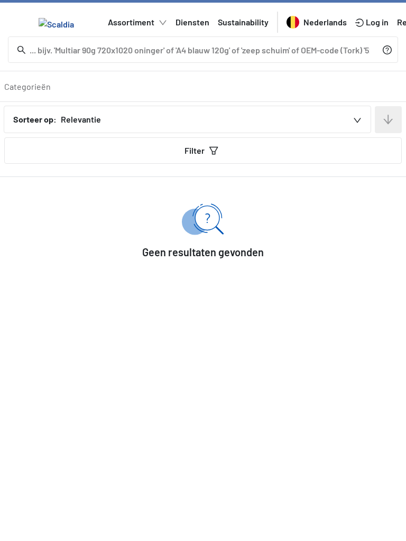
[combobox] (187, 119)
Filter (194, 150)
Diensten (192, 22)
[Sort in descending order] (388, 119)
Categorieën (27, 86)
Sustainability (243, 22)
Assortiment (131, 22)
